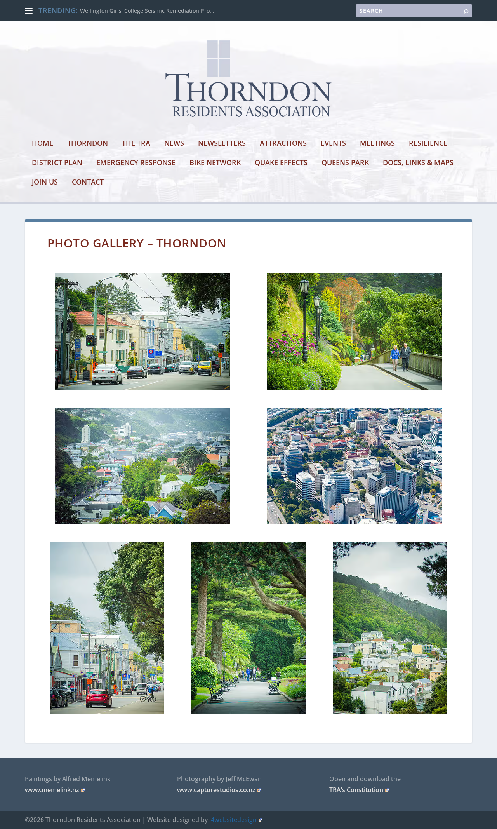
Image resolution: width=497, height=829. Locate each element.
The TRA (136, 144)
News (174, 144)
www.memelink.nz (52, 789)
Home (42, 144)
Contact (88, 182)
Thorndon (87, 144)
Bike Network (215, 163)
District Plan (57, 163)
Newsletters (222, 144)
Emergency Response (136, 163)
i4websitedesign (233, 819)
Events (333, 144)
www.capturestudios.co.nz (216, 789)
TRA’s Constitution (356, 789)
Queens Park (345, 163)
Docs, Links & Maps (418, 163)
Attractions (283, 144)
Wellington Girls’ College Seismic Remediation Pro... (147, 10)
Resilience (428, 144)
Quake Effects (281, 163)
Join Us (45, 182)
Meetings (377, 144)
